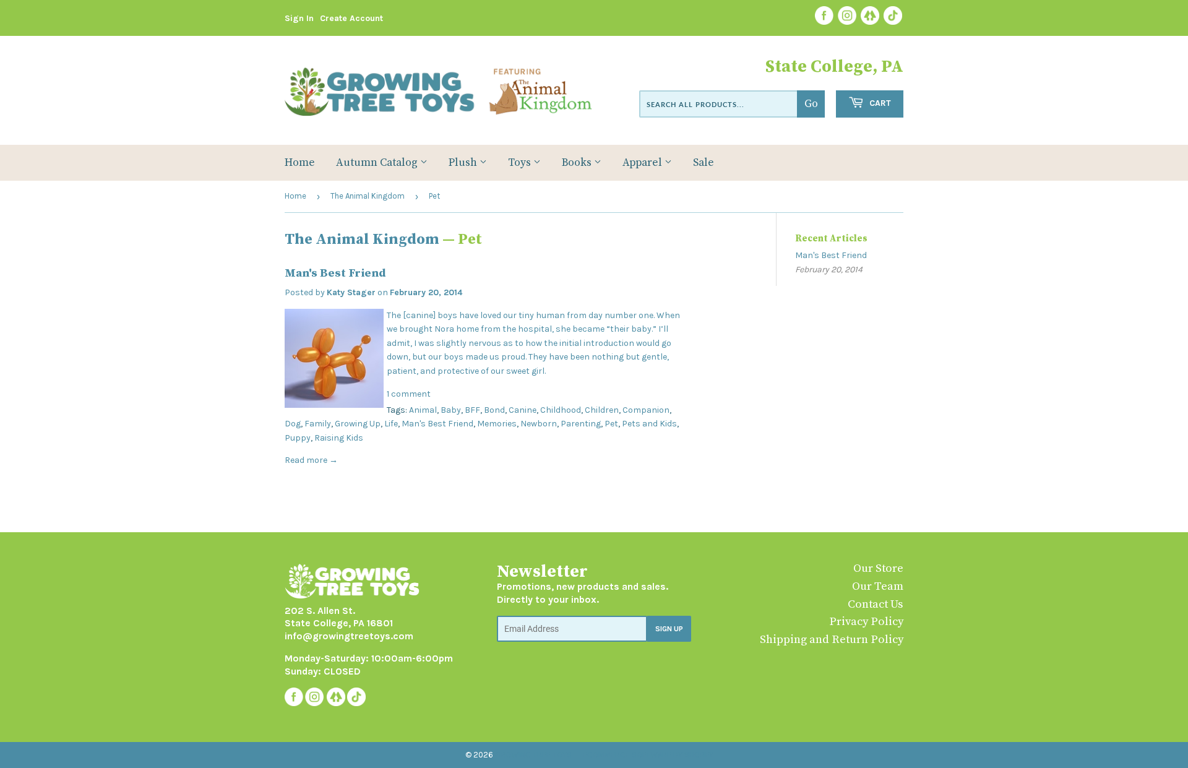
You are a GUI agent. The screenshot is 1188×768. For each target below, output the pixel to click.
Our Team (877, 586)
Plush (464, 163)
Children (602, 410)
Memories (497, 423)
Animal (423, 410)
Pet (611, 423)
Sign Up (669, 628)
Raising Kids (338, 438)
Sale (703, 163)
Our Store (878, 568)
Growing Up (358, 423)
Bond (494, 410)
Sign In (299, 18)
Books (578, 163)
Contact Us (875, 604)
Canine (522, 410)
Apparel (643, 163)
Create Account (351, 18)
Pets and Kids (649, 423)
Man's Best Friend (335, 273)
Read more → (311, 460)
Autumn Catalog (378, 163)
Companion (645, 410)
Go (811, 104)
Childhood (560, 410)
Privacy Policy (866, 622)
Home (300, 163)
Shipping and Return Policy (831, 639)
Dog (293, 423)
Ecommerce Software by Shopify (648, 754)
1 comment (409, 394)
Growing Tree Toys (533, 754)
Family (317, 423)
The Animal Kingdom (367, 196)
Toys (520, 163)
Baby (451, 410)
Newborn (538, 423)
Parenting (581, 423)
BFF (472, 410)
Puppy (298, 438)
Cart (879, 103)
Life (391, 423)
